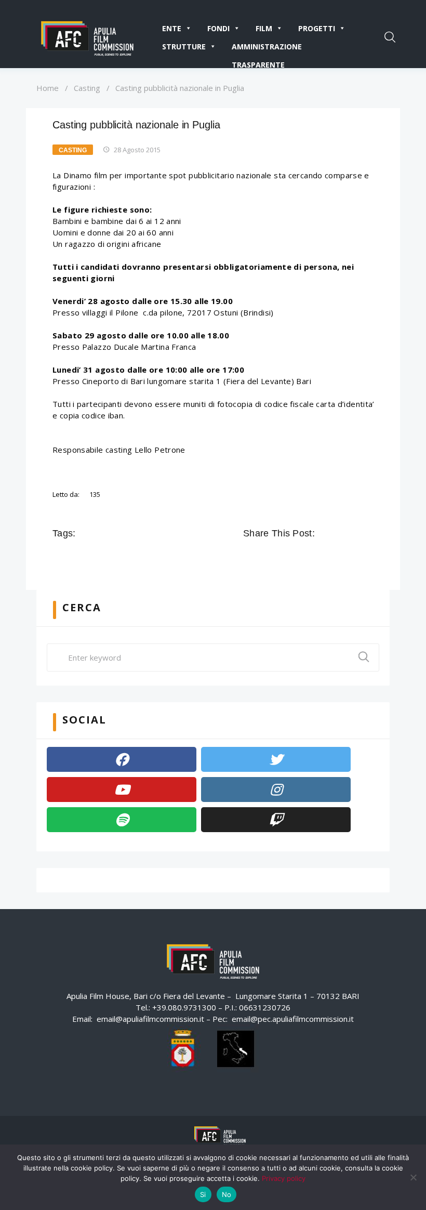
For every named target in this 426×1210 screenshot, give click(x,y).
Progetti (316, 28)
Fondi (218, 28)
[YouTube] (121, 789)
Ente (171, 28)
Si (203, 1194)
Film (264, 28)
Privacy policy (283, 1178)
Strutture (184, 46)
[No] (413, 1177)
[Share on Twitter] (338, 533)
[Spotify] (121, 819)
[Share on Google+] (353, 533)
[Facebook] (121, 759)
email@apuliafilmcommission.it (150, 1019)
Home (47, 88)
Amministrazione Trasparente (267, 49)
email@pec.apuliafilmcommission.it (293, 1019)
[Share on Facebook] (324, 533)
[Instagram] (276, 789)
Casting (87, 88)
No (227, 1194)
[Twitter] (276, 759)
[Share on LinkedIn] (367, 533)
